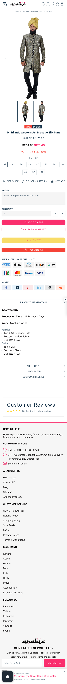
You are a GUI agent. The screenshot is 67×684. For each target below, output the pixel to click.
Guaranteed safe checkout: (18, 259)
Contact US (9, 482)
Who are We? (10, 477)
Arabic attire (18, 4)
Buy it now (33, 240)
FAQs (6, 530)
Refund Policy (10, 515)
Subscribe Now (54, 663)
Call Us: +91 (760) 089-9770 (23, 449)
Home (17, 12)
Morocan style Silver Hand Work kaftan (35, 676)
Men (5, 568)
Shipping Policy (11, 520)
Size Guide (9, 525)
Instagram (8, 616)
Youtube (7, 625)
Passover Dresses (13, 592)
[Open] (7, 676)
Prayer (6, 582)
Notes (5, 190)
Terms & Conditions (14, 539)
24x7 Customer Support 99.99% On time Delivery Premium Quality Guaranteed (35, 456)
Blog (5, 487)
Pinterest (8, 620)
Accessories (10, 587)
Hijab (6, 577)
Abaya (6, 558)
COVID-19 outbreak (13, 510)
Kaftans (7, 553)
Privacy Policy (11, 535)
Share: (5, 282)
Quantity (7, 209)
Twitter (7, 611)
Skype (6, 630)
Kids (5, 573)
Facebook (8, 606)
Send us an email (17, 463)
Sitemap (7, 492)
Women (7, 563)
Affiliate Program (12, 496)
